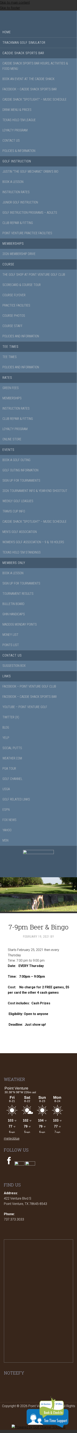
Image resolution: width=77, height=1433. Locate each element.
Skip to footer (10, 8)
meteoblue (12, 1138)
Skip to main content (15, 3)
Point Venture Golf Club (38, 18)
